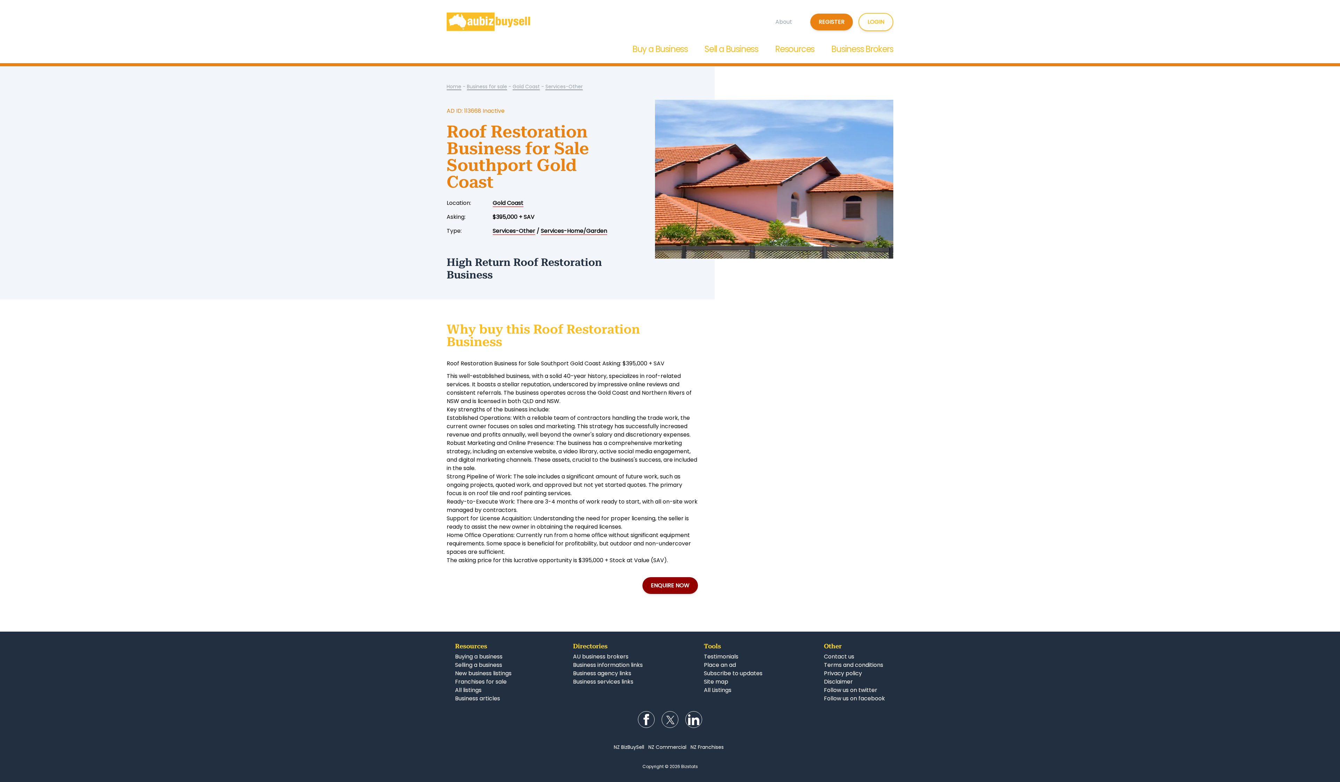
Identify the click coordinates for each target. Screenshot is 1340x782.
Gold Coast (526, 86)
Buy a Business (660, 49)
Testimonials (721, 657)
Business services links (603, 682)
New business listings (483, 673)
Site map (716, 682)
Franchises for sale (481, 682)
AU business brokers (600, 657)
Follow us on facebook (854, 698)
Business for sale (487, 86)
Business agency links (602, 673)
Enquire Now (670, 585)
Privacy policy (843, 673)
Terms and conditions (853, 665)
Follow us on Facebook (646, 719)
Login (876, 22)
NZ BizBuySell (629, 747)
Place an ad (720, 665)
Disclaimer (838, 682)
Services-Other (564, 86)
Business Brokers (862, 49)
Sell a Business (731, 49)
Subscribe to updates (733, 673)
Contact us (839, 657)
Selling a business (478, 665)
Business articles (477, 698)
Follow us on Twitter (670, 719)
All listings (468, 690)
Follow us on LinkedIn (693, 719)
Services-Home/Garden (574, 231)
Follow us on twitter (850, 690)
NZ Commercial (667, 747)
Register (831, 22)
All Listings (717, 690)
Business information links (608, 665)
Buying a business (478, 657)
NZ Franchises (707, 747)
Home (454, 86)
